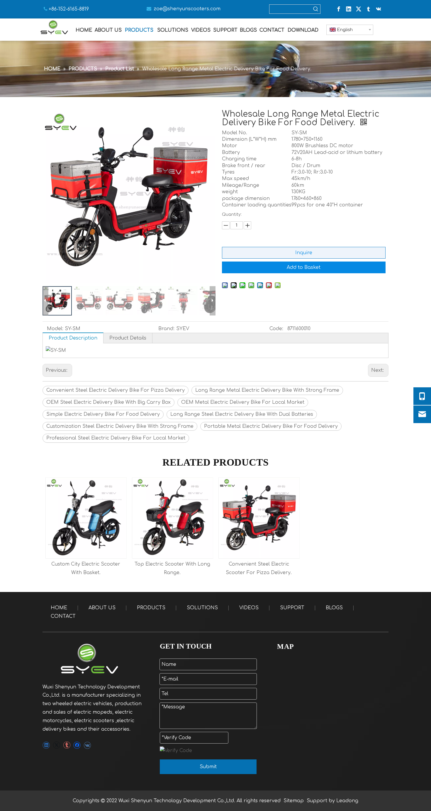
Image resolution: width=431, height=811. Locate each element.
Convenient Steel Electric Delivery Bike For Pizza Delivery (115, 390)
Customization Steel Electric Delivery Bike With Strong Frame (120, 426)
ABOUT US (102, 607)
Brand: (166, 328)
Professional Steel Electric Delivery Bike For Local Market (115, 438)
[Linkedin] (348, 9)
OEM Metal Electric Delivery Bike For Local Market (242, 402)
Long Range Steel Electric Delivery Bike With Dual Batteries (241, 414)
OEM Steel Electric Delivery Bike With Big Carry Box (108, 402)
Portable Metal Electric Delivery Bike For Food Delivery (271, 426)
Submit (208, 766)
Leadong (347, 800)
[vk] (378, 9)
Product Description (73, 338)
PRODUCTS (151, 607)
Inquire (303, 252)
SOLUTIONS (202, 607)
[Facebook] (338, 9)
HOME (59, 607)
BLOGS (334, 607)
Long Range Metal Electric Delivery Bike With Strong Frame (267, 390)
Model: (55, 328)
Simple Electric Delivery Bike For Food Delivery (103, 414)
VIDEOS (249, 607)
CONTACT (63, 616)
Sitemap (294, 800)
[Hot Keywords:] (315, 9)
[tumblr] (368, 9)
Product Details (127, 338)
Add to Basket (303, 267)
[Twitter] (358, 9)
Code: (276, 328)
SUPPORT (292, 607)
